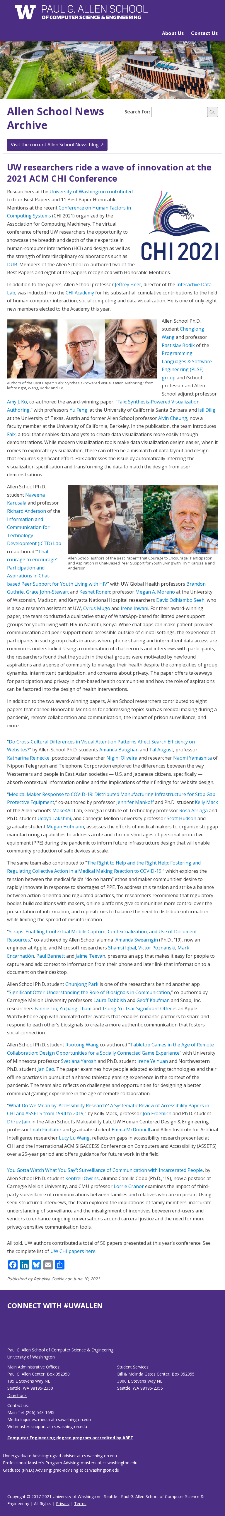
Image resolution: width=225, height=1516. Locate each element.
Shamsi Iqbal (122, 947)
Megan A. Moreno (155, 592)
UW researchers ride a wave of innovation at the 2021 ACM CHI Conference (109, 172)
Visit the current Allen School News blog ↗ (57, 144)
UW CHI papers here (73, 1251)
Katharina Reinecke (28, 758)
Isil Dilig (206, 410)
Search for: (137, 111)
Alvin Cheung (172, 418)
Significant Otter (154, 1008)
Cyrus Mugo (96, 608)
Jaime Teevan (90, 956)
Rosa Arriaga (193, 810)
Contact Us (204, 33)
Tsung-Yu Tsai (118, 1008)
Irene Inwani (134, 608)
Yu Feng (78, 410)
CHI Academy (80, 292)
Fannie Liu (46, 1008)
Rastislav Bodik (178, 345)
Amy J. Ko (17, 401)
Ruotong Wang (82, 1044)
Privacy (62, 1503)
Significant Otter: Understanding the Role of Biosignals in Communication (89, 992)
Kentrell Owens (81, 1178)
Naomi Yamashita (192, 758)
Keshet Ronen (94, 592)
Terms (80, 1503)
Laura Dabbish (109, 1000)
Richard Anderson (26, 511)
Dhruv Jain (18, 1121)
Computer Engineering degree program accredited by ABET (70, 1437)
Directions (17, 1395)
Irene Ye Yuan (152, 1061)
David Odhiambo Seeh (180, 600)
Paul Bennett (50, 956)
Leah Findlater (46, 1129)
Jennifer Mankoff (135, 802)
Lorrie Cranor (129, 1186)
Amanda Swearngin (136, 940)
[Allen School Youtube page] (11, 1333)
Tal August (161, 749)
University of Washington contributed (91, 191)
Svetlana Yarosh (78, 1061)
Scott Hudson (181, 818)
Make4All (62, 810)
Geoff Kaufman (153, 1000)
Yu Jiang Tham (75, 1008)
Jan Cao (46, 1069)
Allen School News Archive (55, 118)
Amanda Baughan (119, 749)
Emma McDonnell (131, 1129)
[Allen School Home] (81, 15)
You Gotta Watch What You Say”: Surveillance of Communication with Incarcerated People (105, 1170)
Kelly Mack (206, 802)
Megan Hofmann (65, 826)
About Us (173, 33)
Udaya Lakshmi (54, 818)
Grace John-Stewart (47, 592)
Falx (11, 434)
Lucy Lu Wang (74, 1138)
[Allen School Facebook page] (8, 1333)
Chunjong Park (81, 984)
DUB (12, 264)
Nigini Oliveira (121, 758)
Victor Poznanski (156, 947)
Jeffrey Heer (128, 284)
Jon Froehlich (157, 1113)
